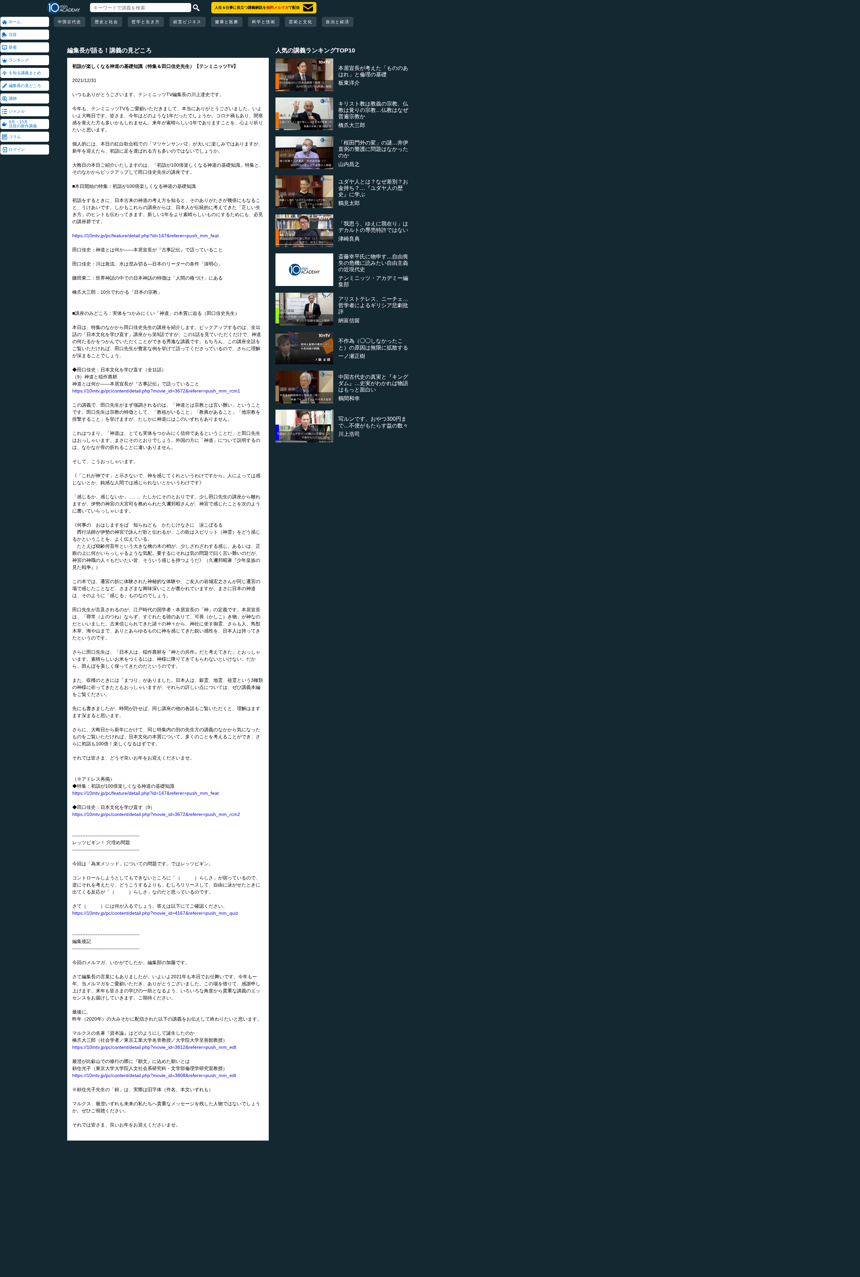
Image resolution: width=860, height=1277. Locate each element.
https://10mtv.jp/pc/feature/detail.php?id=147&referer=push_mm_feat (145, 235)
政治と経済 (337, 21)
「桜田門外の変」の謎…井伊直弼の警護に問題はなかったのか (373, 149)
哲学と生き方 (146, 21)
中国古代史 (69, 21)
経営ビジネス (187, 21)
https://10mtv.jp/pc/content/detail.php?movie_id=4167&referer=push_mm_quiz (155, 913)
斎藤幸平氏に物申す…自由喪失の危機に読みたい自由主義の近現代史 (373, 263)
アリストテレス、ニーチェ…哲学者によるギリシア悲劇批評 (373, 305)
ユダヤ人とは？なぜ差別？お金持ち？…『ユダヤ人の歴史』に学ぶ (373, 188)
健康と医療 (227, 21)
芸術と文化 (300, 21)
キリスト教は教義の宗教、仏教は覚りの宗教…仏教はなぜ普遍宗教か (373, 110)
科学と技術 (263, 21)
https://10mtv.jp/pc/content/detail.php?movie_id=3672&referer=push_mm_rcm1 (156, 391)
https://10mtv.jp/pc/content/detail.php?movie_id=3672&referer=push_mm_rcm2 (156, 814)
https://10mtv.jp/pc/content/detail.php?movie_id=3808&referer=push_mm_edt (154, 1075)
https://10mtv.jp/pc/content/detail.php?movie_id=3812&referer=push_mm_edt (154, 1047)
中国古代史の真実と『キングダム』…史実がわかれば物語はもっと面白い (373, 383)
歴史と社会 (106, 21)
